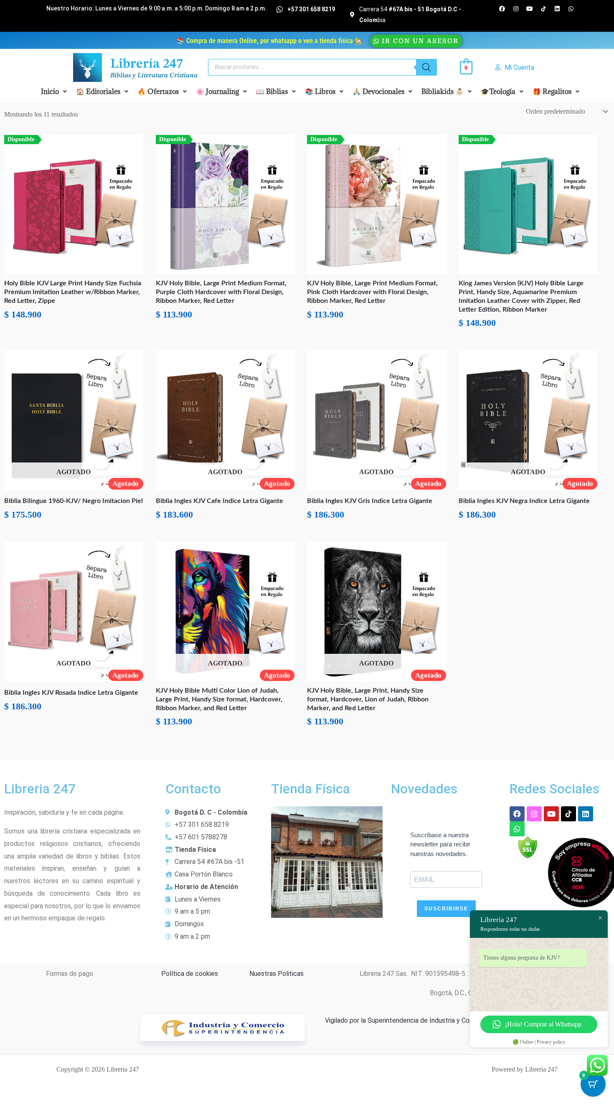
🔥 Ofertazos (158, 91)
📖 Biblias (272, 91)
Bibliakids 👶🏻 (442, 91)
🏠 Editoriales (98, 91)
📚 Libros (320, 91)
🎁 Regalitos (552, 91)
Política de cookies (189, 974)
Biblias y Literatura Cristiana (154, 75)
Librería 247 (146, 64)
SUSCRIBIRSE (446, 909)
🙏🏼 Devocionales (378, 91)
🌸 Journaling (217, 91)
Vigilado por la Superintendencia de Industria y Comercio (407, 1020)
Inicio (50, 91)
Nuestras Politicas (276, 974)
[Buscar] (426, 67)
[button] (53, 91)
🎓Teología (498, 91)
